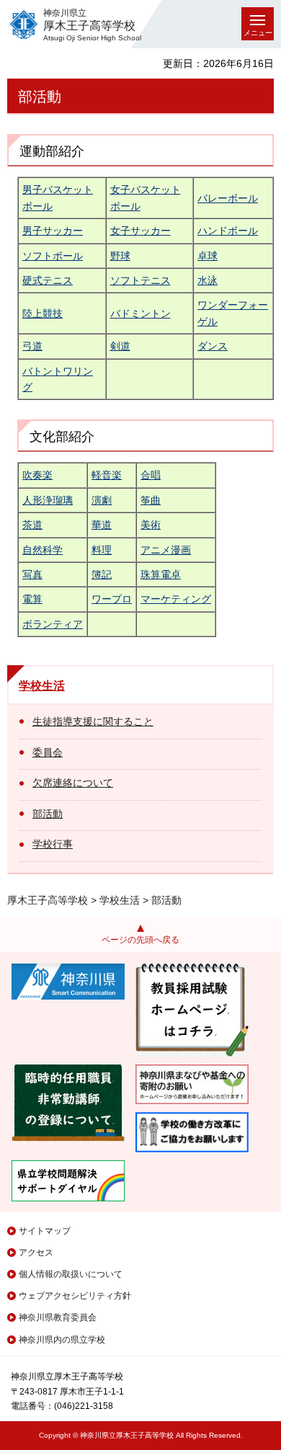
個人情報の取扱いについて (70, 1274)
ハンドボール (227, 230)
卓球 (207, 256)
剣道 (120, 346)
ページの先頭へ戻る (140, 940)
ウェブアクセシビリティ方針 (75, 1296)
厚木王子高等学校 (47, 900)
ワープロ (112, 599)
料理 (102, 550)
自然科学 (42, 550)
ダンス (212, 346)
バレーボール (227, 198)
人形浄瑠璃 (47, 500)
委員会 (47, 752)
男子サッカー (52, 230)
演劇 (102, 500)
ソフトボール (52, 256)
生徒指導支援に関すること (92, 721)
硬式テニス (47, 280)
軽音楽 (107, 475)
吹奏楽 (37, 475)
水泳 (207, 280)
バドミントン (140, 313)
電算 (32, 599)
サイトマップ (45, 1231)
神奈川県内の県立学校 (62, 1340)
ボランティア (52, 624)
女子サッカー (140, 230)
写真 (32, 574)
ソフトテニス (140, 280)
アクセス (36, 1252)
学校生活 (42, 686)
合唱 (150, 475)
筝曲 (150, 500)
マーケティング (175, 599)
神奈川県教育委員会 (58, 1317)
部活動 (47, 813)
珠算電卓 (160, 574)
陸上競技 (42, 313)
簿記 (102, 574)
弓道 (32, 346)
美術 (150, 524)
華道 (102, 524)
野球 (120, 256)
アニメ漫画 (165, 550)
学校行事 (52, 844)
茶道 (32, 524)
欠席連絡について (72, 782)
